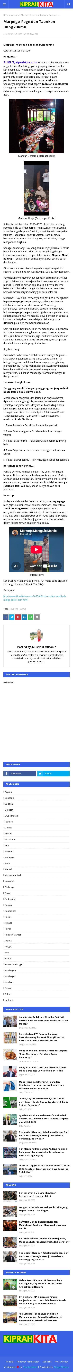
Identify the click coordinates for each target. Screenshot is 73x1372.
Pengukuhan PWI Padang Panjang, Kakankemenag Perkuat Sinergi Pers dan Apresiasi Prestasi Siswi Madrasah (42, 1037)
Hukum (8, 833)
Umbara (9, 1000)
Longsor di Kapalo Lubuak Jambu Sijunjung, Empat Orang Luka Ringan (43, 1209)
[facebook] (19, 773)
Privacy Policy (61, 1361)
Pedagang (10, 899)
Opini (7, 893)
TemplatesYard (30, 1367)
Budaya (14, 608)
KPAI (7, 845)
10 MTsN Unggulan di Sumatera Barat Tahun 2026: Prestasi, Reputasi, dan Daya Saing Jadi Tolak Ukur (44, 1169)
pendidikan (10, 910)
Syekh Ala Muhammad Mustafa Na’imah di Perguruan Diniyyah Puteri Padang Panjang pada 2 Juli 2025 (43, 1119)
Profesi (8, 940)
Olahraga (9, 887)
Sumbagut (10, 976)
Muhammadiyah (13, 875)
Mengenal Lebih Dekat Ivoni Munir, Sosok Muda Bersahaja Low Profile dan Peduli (42, 1069)
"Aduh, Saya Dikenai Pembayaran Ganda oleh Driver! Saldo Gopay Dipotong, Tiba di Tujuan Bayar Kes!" (43, 1102)
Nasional (9, 881)
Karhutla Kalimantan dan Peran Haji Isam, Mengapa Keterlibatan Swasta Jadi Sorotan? (44, 1240)
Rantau (8, 958)
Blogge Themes (61, 1367)
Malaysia (9, 857)
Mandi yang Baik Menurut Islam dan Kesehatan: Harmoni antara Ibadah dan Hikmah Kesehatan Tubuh (41, 1085)
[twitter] (53, 773)
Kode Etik (47, 1361)
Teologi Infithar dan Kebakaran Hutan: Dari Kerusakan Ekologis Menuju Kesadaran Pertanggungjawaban (44, 1135)
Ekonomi (9, 809)
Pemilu (8, 904)
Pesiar (8, 916)
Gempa (8, 827)
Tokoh (8, 994)
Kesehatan (10, 839)
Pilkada (8, 922)
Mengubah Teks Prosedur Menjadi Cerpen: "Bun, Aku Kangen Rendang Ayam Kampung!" (43, 1054)
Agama (8, 791)
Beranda (7, 15)
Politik (8, 928)
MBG (7, 863)
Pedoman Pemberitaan (28, 1361)
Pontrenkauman (13, 934)
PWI (7, 952)
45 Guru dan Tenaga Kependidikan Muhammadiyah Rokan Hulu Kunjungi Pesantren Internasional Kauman (40, 1317)
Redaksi (10, 1361)
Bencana (9, 797)
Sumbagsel (10, 970)
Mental (8, 869)
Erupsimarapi (12, 815)
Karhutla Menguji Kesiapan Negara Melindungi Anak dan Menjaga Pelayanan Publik (42, 1225)
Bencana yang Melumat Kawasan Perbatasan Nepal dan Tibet (37, 1194)
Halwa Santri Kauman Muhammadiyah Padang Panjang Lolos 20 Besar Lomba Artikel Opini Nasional (40, 1283)
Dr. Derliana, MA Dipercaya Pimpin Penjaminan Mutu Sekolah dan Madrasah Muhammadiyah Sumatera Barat (42, 1300)
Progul (8, 946)
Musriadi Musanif (14, 33)
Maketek (9, 851)
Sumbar (9, 982)
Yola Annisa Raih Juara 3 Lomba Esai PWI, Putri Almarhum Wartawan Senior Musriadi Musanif (43, 1020)
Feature (9, 821)
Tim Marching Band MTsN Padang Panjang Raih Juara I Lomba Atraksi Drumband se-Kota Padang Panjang (43, 1152)
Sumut (16, 15)
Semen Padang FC (14, 964)
